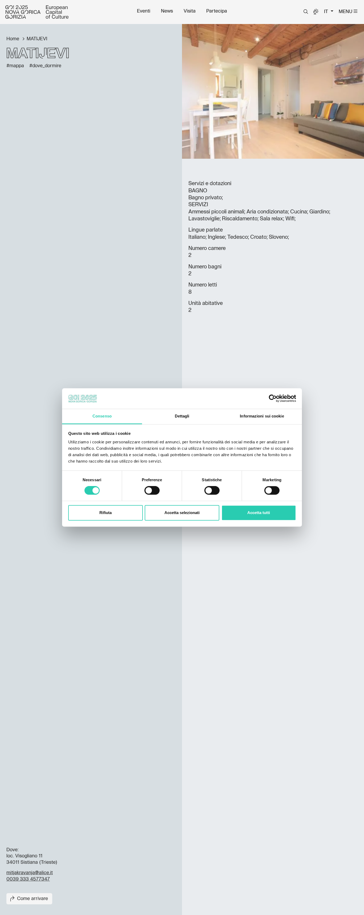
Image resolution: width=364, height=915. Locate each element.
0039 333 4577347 (28, 879)
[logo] (36, 12)
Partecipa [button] (216, 11)
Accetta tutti (258, 512)
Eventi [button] (143, 11)
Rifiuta (105, 512)
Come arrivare (32, 898)
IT (326, 11)
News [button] (167, 11)
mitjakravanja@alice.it (29, 872)
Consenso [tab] (102, 416)
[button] (306, 12)
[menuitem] (143, 11)
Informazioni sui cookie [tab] (262, 416)
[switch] (152, 490)
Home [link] (13, 39)
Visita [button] (190, 11)
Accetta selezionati (182, 512)
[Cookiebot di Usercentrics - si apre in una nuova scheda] (272, 399)
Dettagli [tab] (182, 416)
